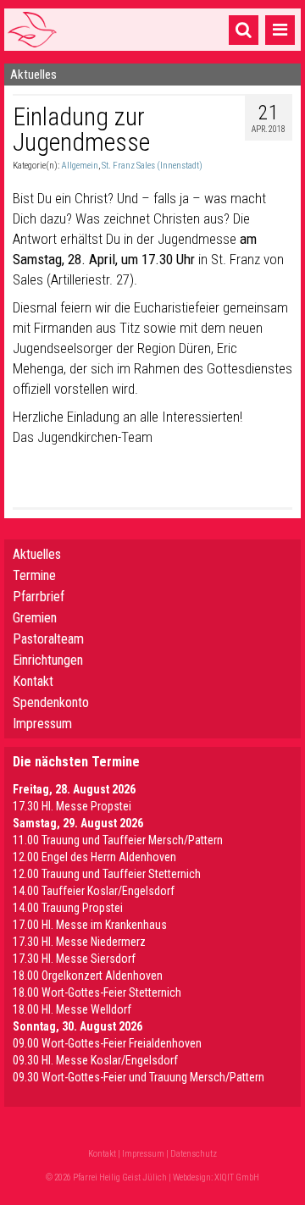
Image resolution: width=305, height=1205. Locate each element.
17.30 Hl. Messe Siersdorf (74, 958)
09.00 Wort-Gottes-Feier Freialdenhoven (107, 1043)
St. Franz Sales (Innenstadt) (152, 165)
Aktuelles (37, 554)
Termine (34, 575)
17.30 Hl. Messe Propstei (72, 806)
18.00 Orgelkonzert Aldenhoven (88, 975)
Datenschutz (193, 1153)
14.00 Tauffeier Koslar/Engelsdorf (94, 891)
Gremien (35, 618)
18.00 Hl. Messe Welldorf (72, 1009)
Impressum (42, 724)
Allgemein (79, 165)
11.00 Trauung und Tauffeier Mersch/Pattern (118, 840)
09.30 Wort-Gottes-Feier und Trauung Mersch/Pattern (138, 1077)
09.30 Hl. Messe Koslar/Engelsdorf (95, 1060)
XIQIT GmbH (236, 1177)
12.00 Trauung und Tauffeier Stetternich (107, 874)
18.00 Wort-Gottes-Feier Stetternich (97, 992)
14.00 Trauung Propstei (68, 908)
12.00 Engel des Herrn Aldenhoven (94, 857)
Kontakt (33, 681)
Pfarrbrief (38, 597)
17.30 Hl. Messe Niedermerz (79, 941)
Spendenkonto (51, 702)
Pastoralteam (48, 639)
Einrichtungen (48, 660)
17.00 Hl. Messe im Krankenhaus (90, 924)
